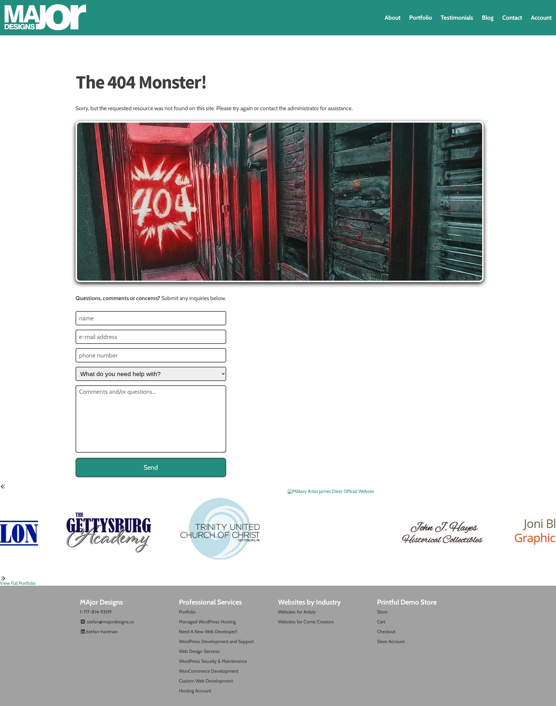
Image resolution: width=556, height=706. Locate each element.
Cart (381, 622)
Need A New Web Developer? (208, 631)
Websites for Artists (297, 612)
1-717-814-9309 (95, 612)
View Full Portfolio (18, 583)
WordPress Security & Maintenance (213, 661)
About (392, 17)
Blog (487, 17)
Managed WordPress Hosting (207, 622)
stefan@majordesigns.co (110, 622)
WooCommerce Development (208, 671)
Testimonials (457, 17)
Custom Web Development (206, 681)
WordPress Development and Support (216, 641)
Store (382, 612)
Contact (512, 17)
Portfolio (420, 17)
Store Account (391, 641)
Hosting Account (195, 691)
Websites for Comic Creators (306, 622)
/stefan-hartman (102, 631)
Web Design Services (199, 651)
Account (541, 17)
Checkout (386, 631)
